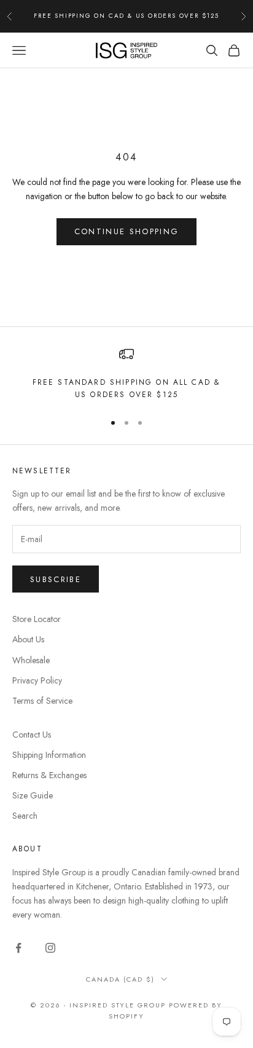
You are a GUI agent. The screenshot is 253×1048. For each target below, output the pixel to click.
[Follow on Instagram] (50, 948)
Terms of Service (42, 701)
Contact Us (31, 734)
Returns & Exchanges (49, 775)
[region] (126, 374)
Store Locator (36, 619)
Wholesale (31, 660)
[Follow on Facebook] (18, 948)
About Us (28, 639)
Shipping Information (49, 755)
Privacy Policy (37, 680)
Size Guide (32, 795)
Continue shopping (126, 231)
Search (24, 816)
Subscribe (55, 579)
